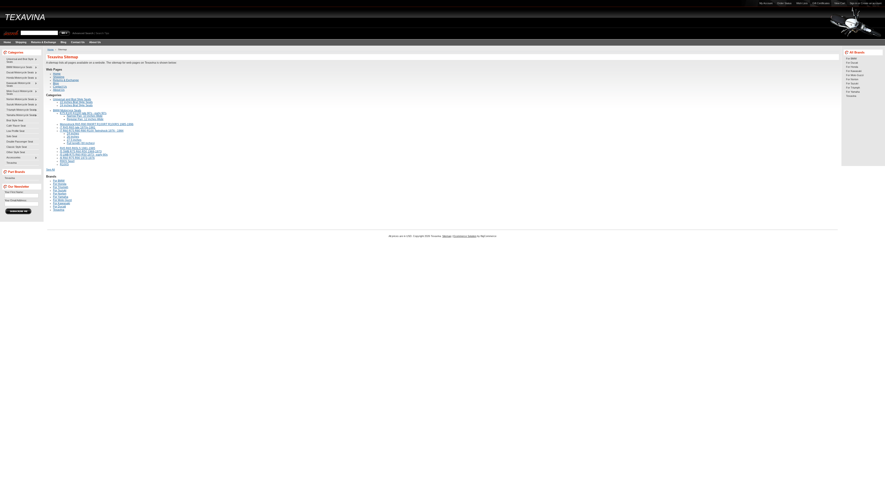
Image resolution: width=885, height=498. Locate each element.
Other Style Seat (15, 152)
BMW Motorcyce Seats (18, 67)
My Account (766, 3)
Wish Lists (802, 3)
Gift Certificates (821, 3)
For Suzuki (852, 83)
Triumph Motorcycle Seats (20, 110)
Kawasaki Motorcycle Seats (17, 84)
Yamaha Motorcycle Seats (20, 115)
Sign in (853, 3)
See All (50, 169)
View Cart (839, 3)
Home (50, 49)
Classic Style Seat (16, 146)
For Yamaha (853, 91)
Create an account (871, 3)
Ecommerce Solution (464, 236)
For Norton (852, 79)
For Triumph (853, 87)
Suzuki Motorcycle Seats (19, 104)
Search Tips (102, 33)
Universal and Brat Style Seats (19, 60)
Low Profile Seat (15, 131)
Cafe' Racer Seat (16, 125)
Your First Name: (14, 192)
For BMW (851, 58)
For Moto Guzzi (855, 75)
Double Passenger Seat (19, 141)
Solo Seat (11, 136)
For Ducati (852, 62)
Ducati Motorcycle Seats (19, 72)
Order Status (784, 3)
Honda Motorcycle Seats (19, 78)
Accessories (13, 157)
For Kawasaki (853, 71)
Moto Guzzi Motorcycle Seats (18, 92)
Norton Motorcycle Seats (19, 99)
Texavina (11, 162)
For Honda (852, 66)
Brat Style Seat (14, 120)
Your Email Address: (16, 200)
